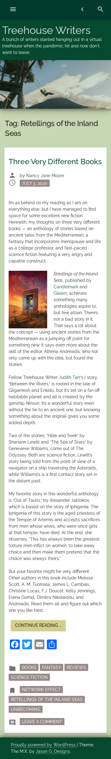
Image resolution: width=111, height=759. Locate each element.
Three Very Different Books (55, 161)
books (29, 667)
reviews (76, 667)
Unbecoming (25, 709)
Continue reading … (40, 627)
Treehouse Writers (46, 30)
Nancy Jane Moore (45, 175)
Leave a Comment (43, 721)
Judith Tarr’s (71, 377)
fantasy (51, 667)
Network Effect (41, 689)
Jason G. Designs (53, 751)
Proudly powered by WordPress (44, 744)
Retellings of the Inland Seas (47, 699)
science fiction (29, 677)
